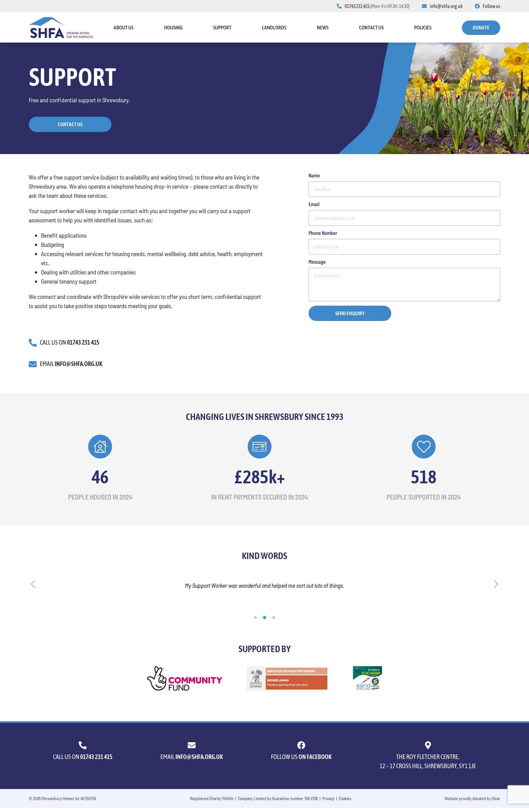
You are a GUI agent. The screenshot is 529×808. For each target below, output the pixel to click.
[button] (255, 617)
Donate (481, 28)
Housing (173, 28)
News (322, 28)
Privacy (328, 798)
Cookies (345, 798)
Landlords (274, 28)
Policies (422, 28)
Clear (496, 798)
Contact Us (371, 28)
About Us (123, 28)
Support (222, 28)
